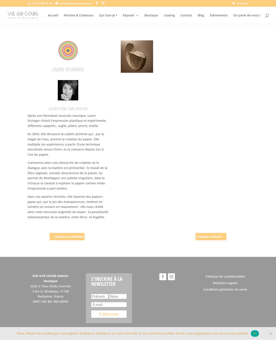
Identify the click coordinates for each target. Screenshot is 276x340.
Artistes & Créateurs (79, 15)
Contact (186, 15)
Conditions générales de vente (225, 289)
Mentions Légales (225, 283)
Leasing (169, 15)
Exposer (129, 15)
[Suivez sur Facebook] (162, 276)
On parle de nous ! (246, 15)
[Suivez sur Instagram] (171, 276)
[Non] (270, 333)
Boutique (151, 15)
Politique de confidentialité (225, 276)
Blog (201, 15)
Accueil (53, 15)
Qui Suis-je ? (108, 15)
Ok (255, 333)
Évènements (219, 15)
